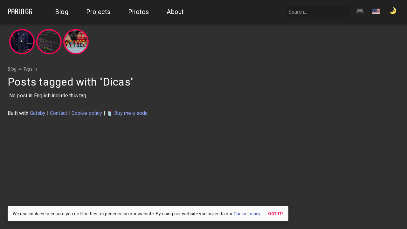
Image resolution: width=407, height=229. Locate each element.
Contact (58, 113)
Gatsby (38, 113)
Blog (12, 69)
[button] (376, 12)
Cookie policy (87, 113)
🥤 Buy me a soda (127, 113)
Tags (28, 69)
